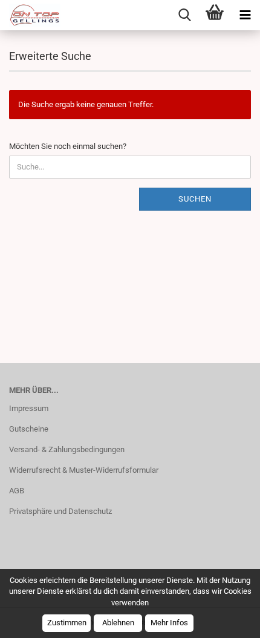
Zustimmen (66, 622)
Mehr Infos (169, 622)
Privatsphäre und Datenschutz (60, 511)
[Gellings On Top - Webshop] (30, 15)
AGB (16, 490)
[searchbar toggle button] (184, 15)
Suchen (195, 198)
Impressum (28, 408)
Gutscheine (28, 428)
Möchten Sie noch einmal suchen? (67, 146)
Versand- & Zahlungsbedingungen (67, 449)
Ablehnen (118, 622)
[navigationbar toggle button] (245, 15)
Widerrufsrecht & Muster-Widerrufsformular (83, 470)
